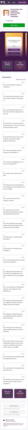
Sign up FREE (22, 2)
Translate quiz (14, 412)
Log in (13, 2)
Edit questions (14, 406)
